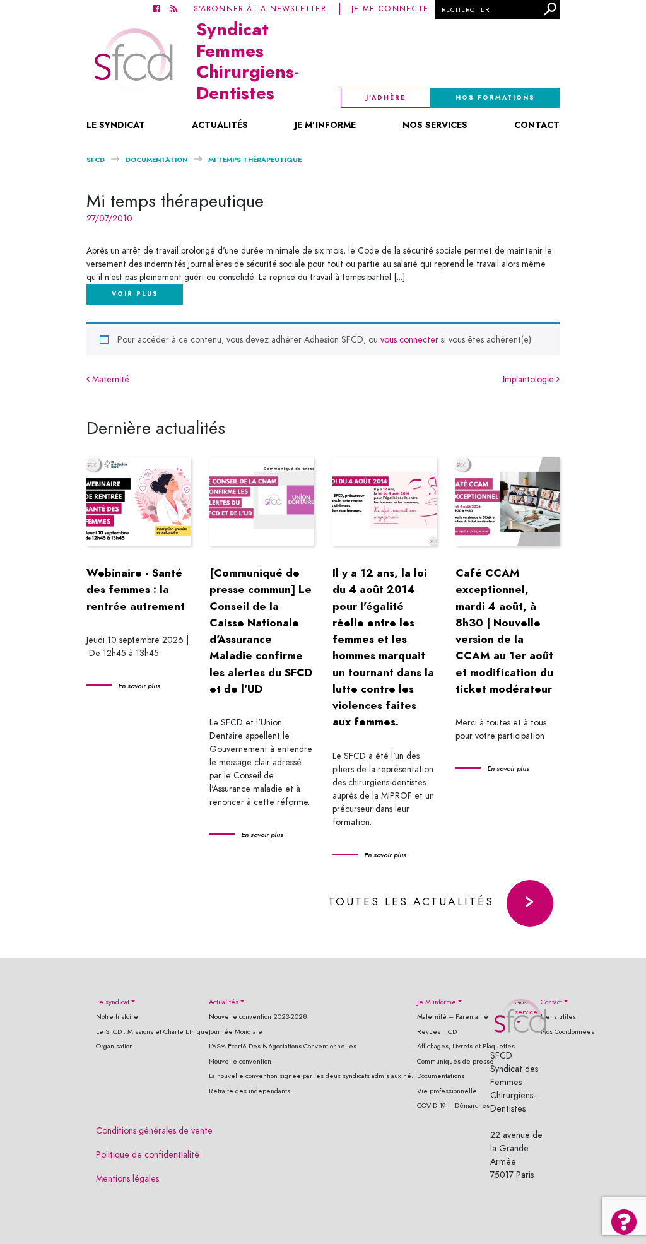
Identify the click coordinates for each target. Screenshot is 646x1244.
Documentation (156, 160)
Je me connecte (389, 8)
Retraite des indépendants (249, 1091)
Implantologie (529, 379)
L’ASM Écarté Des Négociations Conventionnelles (282, 1046)
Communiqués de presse (455, 1061)
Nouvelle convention (240, 1061)
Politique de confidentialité (147, 1155)
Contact (537, 125)
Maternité (109, 379)
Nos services (434, 125)
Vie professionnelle (447, 1091)
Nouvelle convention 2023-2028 (258, 1016)
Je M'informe (436, 1002)
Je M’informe (325, 125)
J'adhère (386, 97)
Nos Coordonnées (567, 1031)
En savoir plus (139, 686)
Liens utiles (558, 1016)
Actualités (220, 125)
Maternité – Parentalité (452, 1016)
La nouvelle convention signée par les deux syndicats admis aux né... (313, 1076)
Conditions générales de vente (154, 1131)
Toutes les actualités (411, 901)
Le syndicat (115, 125)
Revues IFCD (437, 1031)
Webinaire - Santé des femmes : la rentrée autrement (135, 589)
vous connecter (409, 340)
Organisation (114, 1046)
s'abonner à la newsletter (260, 8)
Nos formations (495, 97)
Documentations (440, 1076)
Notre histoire (117, 1016)
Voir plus (135, 294)
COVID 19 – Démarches (453, 1105)
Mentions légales (127, 1179)
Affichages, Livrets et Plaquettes (466, 1046)
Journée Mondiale (235, 1031)
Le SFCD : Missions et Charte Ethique (152, 1031)
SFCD (95, 160)
